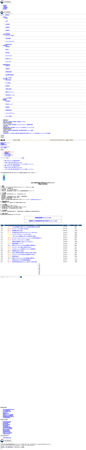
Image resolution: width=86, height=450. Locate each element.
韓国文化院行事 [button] (6, 34)
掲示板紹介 (8, 101)
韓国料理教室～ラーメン (17, 243)
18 (39, 271)
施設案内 (8, 27)
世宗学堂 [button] (5, 78)
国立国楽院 (5, 425)
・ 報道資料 (6, 152)
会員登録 (5, 8)
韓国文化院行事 (7, 123)
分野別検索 (8, 38)
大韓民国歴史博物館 (7, 427)
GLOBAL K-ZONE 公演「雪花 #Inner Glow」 (13, 162)
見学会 (7, 49)
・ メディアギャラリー (8, 154)
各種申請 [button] (5, 45)
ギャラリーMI (9, 55)
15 (39, 268)
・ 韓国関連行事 (7, 153)
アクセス (8, 33)
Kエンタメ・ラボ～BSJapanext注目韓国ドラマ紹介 (23, 254)
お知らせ (8, 65)
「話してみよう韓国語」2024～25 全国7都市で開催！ (24, 236)
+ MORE (22, 157)
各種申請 (6, 126)
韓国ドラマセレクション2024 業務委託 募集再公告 (23, 245)
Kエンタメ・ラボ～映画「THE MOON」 (20, 228)
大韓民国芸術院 (6, 433)
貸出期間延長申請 (10, 74)
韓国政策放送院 (6, 431)
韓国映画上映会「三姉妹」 (18, 250)
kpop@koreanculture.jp (36, 199)
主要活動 (8, 24)
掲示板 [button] (4, 99)
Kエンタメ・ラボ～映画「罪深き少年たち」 (22, 247)
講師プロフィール (10, 91)
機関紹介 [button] (5, 17)
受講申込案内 (9, 88)
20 (39, 273)
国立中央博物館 (6, 422)
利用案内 (8, 30)
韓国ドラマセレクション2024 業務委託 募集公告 (23, 258)
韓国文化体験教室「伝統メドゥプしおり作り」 (22, 241)
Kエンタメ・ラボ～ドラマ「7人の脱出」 (21, 239)
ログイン (5, 9)
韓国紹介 (5, 5)
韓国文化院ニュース (5, 142)
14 (39, 267)
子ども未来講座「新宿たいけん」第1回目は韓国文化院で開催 (26, 226)
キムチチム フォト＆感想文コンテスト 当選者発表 (23, 248)
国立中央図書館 (6, 424)
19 (39, 272)
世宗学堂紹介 (9, 79)
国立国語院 (5, 423)
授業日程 (8, 85)
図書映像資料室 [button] (6, 64)
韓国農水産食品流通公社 (8, 416)
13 (39, 266)
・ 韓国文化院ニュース (8, 151)
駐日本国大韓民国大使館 (8, 409)
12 (39, 265)
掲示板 (5, 6)
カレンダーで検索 (10, 35)
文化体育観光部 (6, 410)
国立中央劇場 (6, 429)
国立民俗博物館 (6, 426)
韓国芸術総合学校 (7, 421)
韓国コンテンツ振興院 (8, 414)
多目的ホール (9, 58)
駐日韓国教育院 (6, 417)
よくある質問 (9, 97)
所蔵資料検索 (9, 71)
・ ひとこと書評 (7, 155)
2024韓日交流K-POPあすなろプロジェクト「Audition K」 (25, 232)
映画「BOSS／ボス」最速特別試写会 (12, 160)
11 (39, 264)
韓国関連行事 (9, 110)
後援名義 (8, 46)
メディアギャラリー (10, 41)
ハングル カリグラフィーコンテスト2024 (21, 234)
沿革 (7, 21)
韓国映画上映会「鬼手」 (17, 230)
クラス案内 (8, 82)
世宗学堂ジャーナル (10, 94)
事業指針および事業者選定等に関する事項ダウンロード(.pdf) (43, 220)
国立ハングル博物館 (7, 428)
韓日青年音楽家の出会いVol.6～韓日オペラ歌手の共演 (24, 261)
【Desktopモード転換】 (19, 446)
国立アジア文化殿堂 (7, 432)
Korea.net (5, 412)
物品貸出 (8, 52)
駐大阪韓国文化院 (7, 411)
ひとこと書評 (9, 77)
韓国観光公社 (6, 413)
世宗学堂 (6, 131)
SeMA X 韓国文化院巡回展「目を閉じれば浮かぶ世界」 (24, 252)
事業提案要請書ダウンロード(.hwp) (43, 217)
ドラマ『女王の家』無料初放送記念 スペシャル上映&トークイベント (19, 169)
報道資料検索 (9, 44)
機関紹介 (6, 120)
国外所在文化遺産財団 (8, 415)
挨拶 (7, 18)
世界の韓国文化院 (7, 437)
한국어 (11, 14)
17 (39, 270)
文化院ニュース (9, 104)
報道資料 (5, 7)
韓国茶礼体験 (15, 256)
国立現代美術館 (6, 430)
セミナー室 (8, 61)
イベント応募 (5, 157)
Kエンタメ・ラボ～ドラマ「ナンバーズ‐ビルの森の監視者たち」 (27, 237)
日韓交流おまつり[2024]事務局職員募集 (21, 259)
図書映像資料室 (7, 128)
